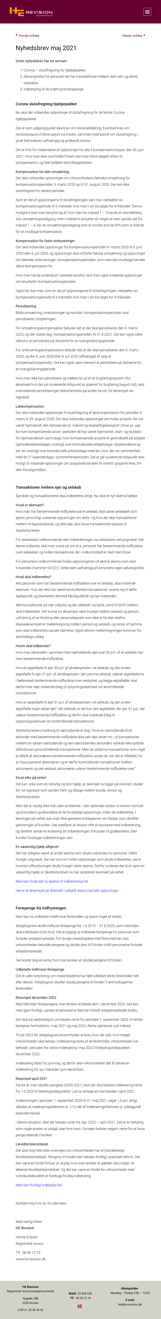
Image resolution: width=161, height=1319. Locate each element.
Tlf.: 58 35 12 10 (28, 1253)
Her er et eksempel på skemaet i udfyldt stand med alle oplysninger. (67, 890)
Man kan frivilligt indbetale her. (39, 1185)
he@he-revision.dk (130, 1304)
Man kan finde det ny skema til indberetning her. (52, 881)
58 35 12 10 (83, 1298)
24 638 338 (85, 1293)
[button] (147, 12)
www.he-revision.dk (31, 1259)
